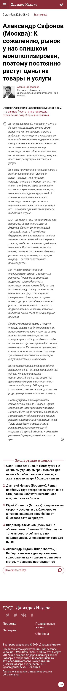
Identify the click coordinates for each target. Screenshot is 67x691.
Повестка (9, 623)
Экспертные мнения (33, 460)
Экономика (40, 14)
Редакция (34, 667)
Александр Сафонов (28, 87)
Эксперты (10, 630)
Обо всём (42, 634)
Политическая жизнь (45, 625)
